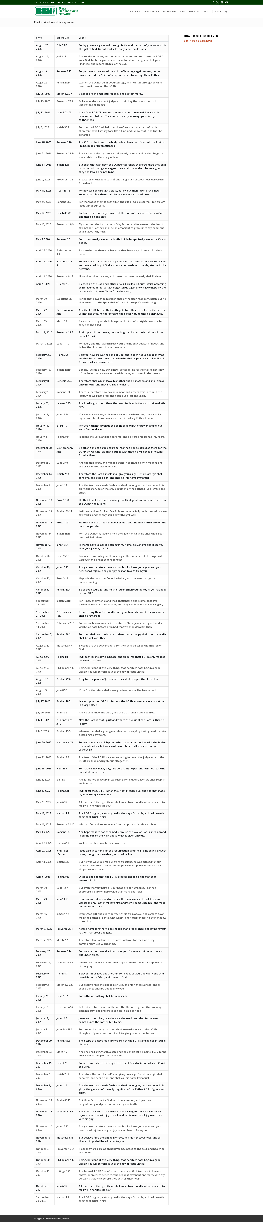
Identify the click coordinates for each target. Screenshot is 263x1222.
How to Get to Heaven (67, 2)
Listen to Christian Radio (44, 2)
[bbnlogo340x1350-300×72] (57, 11)
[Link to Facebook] (213, 2)
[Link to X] (217, 2)
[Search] (226, 11)
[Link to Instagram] (222, 2)
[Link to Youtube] (226, 2)
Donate (82, 2)
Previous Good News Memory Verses (54, 22)
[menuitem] (45, 2)
